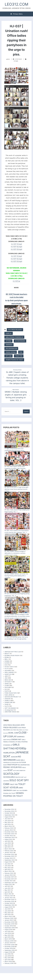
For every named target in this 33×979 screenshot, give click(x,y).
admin (8, 59)
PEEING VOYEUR (11, 352)
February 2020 (9, 918)
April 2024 (8, 824)
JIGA (6, 678)
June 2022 (8, 865)
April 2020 (8, 914)
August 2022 (8, 862)
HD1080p (8, 341)
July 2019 (7, 931)
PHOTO (7, 691)
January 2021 (9, 897)
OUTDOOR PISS (14, 762)
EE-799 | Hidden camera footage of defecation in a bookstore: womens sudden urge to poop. (15, 553)
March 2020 (8, 916)
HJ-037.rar (16, 281)
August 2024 (8, 817)
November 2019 (9, 924)
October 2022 (9, 858)
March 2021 (8, 894)
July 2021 (7, 886)
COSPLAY (9, 333)
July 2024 (7, 818)
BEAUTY (7, 653)
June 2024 (8, 820)
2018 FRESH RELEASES (11, 725)
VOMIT (14, 790)
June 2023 (8, 843)
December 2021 (9, 877)
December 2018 (9, 944)
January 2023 (9, 852)
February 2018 (9, 963)
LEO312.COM (16, 4)
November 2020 (9, 901)
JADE (6, 676)
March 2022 (8, 871)
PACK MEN (8, 687)
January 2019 (9, 942)
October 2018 (9, 948)
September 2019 (9, 927)
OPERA (7, 683)
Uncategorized (9, 710)
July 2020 (7, 909)
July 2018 (7, 954)
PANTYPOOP (12, 765)
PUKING (5, 770)
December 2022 (9, 854)
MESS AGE (8, 680)
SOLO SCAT (16, 780)
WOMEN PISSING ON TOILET (14, 359)
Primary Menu (18, 14)
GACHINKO (8, 670)
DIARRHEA (20, 737)
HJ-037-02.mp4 (16, 247)
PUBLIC (24, 767)
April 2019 (7, 937)
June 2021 (8, 888)
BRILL (6, 659)
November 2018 (9, 946)
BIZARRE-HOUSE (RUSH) (12, 655)
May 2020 (8, 912)
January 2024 (9, 830)
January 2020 (9, 920)
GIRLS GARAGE (9, 672)
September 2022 (9, 860)
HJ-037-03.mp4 (16, 249)
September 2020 (10, 905)
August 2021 (8, 884)
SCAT (10, 770)
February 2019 (9, 941)
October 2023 (9, 835)
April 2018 (7, 959)
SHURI (6, 704)
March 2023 (8, 849)
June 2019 (8, 933)
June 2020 (8, 911)
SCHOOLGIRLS (9, 777)
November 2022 (9, 856)
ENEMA (14, 739)
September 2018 (9, 950)
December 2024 (9, 809)
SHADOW (7, 698)
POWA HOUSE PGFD (11, 693)
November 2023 (9, 833)
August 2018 (8, 952)
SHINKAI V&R (8, 702)
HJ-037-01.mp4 (16, 244)
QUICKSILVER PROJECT (12, 697)
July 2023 (7, 841)
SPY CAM (8, 356)
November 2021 (9, 879)
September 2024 (10, 815)
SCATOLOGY (11, 773)
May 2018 (7, 957)
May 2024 (8, 822)
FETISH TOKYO (9, 666)
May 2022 (8, 867)
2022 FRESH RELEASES (16, 730)
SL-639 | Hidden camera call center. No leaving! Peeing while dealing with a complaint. (16, 575)
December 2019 (9, 922)
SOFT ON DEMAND (10, 708)
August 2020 (8, 907)
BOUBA (7, 657)
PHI (6, 689)
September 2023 (10, 837)
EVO (6, 665)
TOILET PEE (18, 356)
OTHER (16, 61)
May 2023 (8, 845)
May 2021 (7, 890)
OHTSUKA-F (8, 681)
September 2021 (9, 882)
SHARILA (7, 700)
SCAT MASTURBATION (19, 770)
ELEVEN (7, 663)
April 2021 (7, 892)
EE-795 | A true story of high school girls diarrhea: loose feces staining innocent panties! (16, 489)
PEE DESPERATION (11, 348)
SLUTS (7, 706)
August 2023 (8, 839)
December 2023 (9, 832)
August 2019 (8, 929)
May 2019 (7, 935)
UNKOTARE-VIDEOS (10, 712)
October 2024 (9, 813)
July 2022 (7, 864)
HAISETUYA (8, 674)
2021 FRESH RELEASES (15, 329)
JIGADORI (14, 757)
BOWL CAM (13, 733)
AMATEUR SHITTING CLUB (13, 651)
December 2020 (9, 899)
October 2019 (9, 926)
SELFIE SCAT (20, 777)
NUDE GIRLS (20, 760)
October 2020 (9, 903)
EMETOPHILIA (7, 739)
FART (19, 739)
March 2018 (8, 961)
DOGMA (7, 661)
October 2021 (9, 880)
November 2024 (9, 811)
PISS (20, 352)
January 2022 (9, 875)
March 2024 (8, 826)
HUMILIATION (9, 753)
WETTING (19, 790)
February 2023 (9, 850)
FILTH (6, 668)
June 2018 (8, 956)
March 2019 (8, 939)
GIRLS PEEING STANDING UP (14, 337)
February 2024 (9, 828)
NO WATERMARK (20, 341)
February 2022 (9, 873)
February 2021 (9, 895)
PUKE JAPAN (8, 695)
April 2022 (8, 869)
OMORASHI (9, 344)
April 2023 (8, 847)
